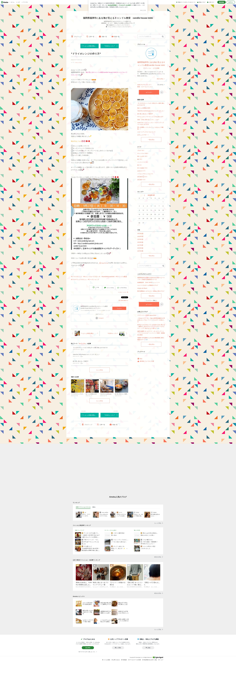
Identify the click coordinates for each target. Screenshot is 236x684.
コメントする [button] (110, 287)
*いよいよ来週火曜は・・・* (91, 46)
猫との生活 (137, 530)
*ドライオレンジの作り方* (86, 53)
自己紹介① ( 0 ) (142, 176)
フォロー (119, 308)
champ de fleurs (142, 288)
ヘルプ (161, 660)
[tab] (83, 507)
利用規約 (125, 660)
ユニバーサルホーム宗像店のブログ (147, 285)
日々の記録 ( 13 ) (142, 168)
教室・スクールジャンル (144, 86)
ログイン (230, 2)
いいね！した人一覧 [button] (123, 292)
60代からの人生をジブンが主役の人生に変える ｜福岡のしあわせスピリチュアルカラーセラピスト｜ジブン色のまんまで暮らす (151, 326)
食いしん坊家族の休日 (143, 108)
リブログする (123, 287)
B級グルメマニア (79, 530)
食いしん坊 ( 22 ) (142, 156)
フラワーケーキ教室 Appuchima (146, 315)
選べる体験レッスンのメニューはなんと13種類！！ (150, 128)
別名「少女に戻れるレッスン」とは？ (148, 119)
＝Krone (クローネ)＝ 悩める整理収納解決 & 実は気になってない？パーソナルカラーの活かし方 (151, 320)
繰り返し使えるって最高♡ (145, 114)
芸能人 (94, 507)
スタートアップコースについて (146, 132)
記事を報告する (124, 300)
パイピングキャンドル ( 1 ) (145, 174)
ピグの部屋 (156, 68)
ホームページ (103, 263)
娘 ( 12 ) (139, 159)
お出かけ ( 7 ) (141, 171)
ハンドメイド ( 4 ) (142, 162)
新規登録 (221, 2)
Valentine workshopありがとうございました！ (151, 111)
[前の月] (144, 195)
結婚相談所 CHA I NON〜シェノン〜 (148, 282)
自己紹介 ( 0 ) (141, 179)
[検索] (162, 36)
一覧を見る (151, 139)
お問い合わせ (116, 660)
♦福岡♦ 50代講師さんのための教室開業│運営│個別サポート (150, 338)
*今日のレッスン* (109, 46)
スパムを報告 (107, 660)
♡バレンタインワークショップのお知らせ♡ (150, 116)
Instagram (101, 318)
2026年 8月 (151, 195)
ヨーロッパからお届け (111, 530)
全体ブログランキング (143, 84)
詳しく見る (118, 647)
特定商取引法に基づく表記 (150, 660)
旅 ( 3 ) (139, 165)
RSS (141, 358)
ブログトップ (78, 36)
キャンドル (78, 62)
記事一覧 (91, 36)
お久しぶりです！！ (143, 135)
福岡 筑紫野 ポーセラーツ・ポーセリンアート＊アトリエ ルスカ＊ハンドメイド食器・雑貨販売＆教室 (151, 333)
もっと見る (99, 370)
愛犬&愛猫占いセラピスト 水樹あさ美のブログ (150, 291)
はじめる (87, 647)
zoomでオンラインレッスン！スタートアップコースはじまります (150, 123)
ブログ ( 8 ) (140, 150)
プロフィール (147, 68)
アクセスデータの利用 (135, 660)
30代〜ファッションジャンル (83, 507)
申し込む (148, 647)
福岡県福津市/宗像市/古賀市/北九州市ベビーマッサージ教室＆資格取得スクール (151, 278)
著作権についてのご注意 (147, 361)
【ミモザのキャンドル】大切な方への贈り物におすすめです (150, 104)
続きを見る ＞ (161, 79)
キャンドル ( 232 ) (142, 153)
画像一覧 (104, 36)
